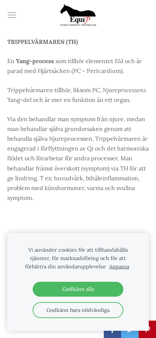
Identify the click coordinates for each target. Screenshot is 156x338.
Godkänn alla (78, 289)
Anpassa (119, 266)
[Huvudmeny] (12, 15)
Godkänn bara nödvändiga (78, 310)
